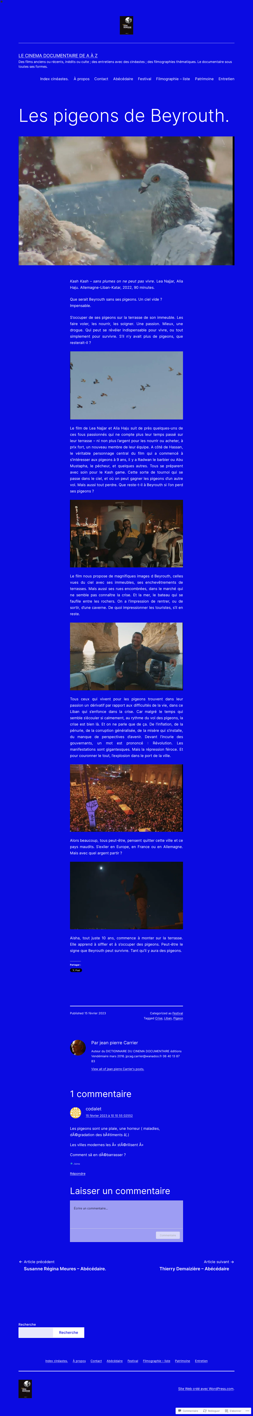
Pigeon (178, 1018)
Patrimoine (204, 79)
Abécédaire (123, 79)
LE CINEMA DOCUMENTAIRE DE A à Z (58, 55)
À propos (81, 79)
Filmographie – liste (173, 79)
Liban (168, 1018)
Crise (158, 1018)
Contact (101, 79)
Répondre (77, 1174)
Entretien (226, 79)
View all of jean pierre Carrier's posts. (117, 1069)
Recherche (27, 1324)
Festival (144, 79)
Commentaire (168, 1235)
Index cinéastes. (54, 79)
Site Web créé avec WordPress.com (206, 1389)
